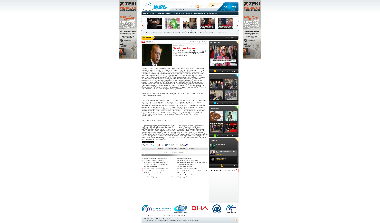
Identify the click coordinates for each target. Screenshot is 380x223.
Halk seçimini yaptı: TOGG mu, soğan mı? (186, 177)
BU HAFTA (228, 170)
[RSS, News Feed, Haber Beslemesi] (198, 6)
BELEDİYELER (160, 13)
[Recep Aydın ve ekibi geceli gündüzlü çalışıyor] (231, 84)
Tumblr (169, 145)
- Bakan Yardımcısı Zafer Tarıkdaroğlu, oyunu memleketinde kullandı (175, 37)
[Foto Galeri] (225, 6)
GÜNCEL (145, 13)
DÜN (224, 170)
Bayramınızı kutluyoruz (149, 174)
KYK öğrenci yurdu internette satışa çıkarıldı (154, 160)
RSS (175, 215)
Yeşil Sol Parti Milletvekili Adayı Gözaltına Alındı (155, 170)
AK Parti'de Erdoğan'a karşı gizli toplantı (186, 164)
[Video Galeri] (234, 6)
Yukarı (192, 148)
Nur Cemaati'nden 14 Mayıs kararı (184, 166)
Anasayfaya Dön (149, 41)
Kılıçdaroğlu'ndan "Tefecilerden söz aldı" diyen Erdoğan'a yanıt (206, 32)
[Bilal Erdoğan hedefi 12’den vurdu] (216, 127)
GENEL (152, 13)
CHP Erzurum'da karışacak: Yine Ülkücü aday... (225, 153)
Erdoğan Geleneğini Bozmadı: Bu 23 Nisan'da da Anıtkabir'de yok (189, 32)
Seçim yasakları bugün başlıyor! (151, 166)
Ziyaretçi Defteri (167, 215)
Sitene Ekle (196, 9)
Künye (153, 215)
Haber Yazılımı (195, 220)
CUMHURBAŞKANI (212, 13)
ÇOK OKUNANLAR (215, 170)
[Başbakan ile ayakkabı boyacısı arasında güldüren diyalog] (231, 127)
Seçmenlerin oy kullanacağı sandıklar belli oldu (188, 174)
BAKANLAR (189, 13)
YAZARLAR (213, 140)
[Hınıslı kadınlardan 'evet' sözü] (216, 84)
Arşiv (190, 9)
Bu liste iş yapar (220, 145)
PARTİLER (168, 13)
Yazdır (183, 148)
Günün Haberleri (183, 9)
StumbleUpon (176, 145)
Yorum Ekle (160, 148)
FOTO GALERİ (214, 76)
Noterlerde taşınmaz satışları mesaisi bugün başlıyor (155, 158)
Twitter (156, 145)
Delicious (189, 145)
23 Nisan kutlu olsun (181, 172)
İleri (237, 26)
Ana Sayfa (174, 9)
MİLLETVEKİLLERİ (179, 13)
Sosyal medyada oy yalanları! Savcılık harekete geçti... (156, 164)
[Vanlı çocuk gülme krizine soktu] (231, 116)
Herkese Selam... (221, 158)
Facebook (149, 145)
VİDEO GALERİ (214, 108)
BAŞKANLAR (181, 215)
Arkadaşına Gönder (172, 148)
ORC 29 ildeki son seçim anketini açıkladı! (153, 172)
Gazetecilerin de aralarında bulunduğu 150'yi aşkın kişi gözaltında (154, 32)
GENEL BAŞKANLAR (199, 13)
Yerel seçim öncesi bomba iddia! (184, 158)
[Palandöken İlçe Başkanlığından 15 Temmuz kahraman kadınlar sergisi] (231, 95)
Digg (183, 145)
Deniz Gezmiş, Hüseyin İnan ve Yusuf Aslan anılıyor (156, 168)
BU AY (234, 170)
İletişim (159, 215)
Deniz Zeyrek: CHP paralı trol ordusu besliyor (187, 160)
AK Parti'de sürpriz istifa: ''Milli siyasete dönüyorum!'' (156, 162)
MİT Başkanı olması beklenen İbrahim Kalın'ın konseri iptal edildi (192, 162)
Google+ (162, 145)
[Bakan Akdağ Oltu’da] (216, 95)
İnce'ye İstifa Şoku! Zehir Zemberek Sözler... (187, 168)
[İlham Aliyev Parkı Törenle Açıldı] (216, 116)
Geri (142, 26)
